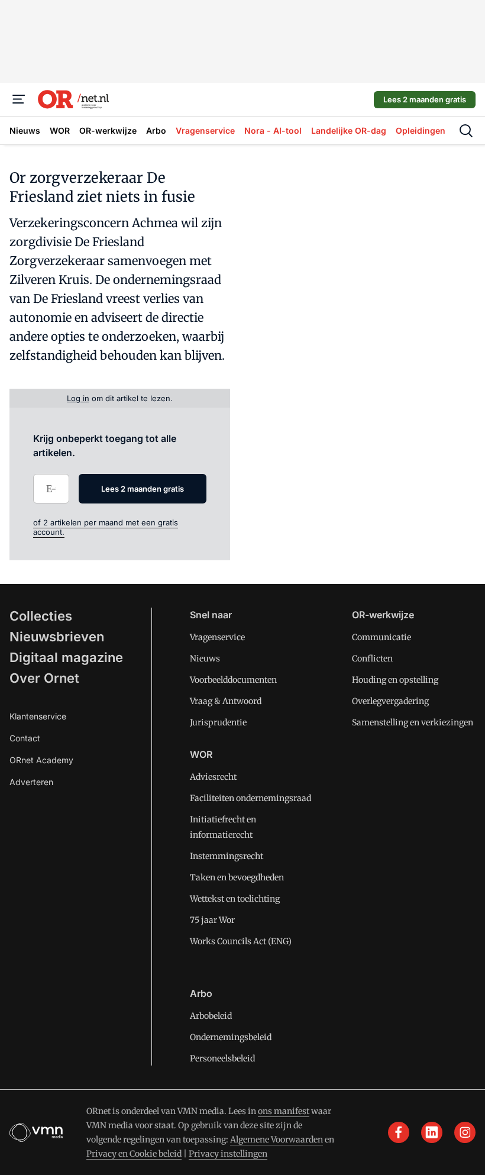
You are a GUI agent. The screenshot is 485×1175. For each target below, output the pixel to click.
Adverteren (31, 782)
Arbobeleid (211, 1016)
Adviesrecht (213, 777)
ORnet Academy (41, 760)
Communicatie (381, 637)
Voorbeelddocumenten (233, 679)
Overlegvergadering (390, 701)
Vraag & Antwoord (225, 701)
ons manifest (283, 1111)
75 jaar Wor (212, 920)
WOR (201, 754)
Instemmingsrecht (226, 856)
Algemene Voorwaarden (276, 1139)
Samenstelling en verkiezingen (412, 722)
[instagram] (465, 1132)
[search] (466, 131)
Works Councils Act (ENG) (241, 941)
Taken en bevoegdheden (237, 877)
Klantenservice (37, 716)
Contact (24, 738)
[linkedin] (431, 1132)
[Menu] (18, 99)
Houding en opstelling (395, 679)
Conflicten (372, 658)
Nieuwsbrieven (56, 636)
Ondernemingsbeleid (230, 1037)
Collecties (40, 616)
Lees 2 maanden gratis (424, 99)
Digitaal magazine (66, 657)
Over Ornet (44, 678)
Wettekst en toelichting (235, 898)
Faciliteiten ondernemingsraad (250, 798)
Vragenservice (217, 637)
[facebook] (398, 1132)
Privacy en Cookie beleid (134, 1153)
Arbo (201, 993)
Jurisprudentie (218, 722)
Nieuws (205, 658)
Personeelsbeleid (222, 1058)
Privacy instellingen (228, 1153)
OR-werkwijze (383, 615)
